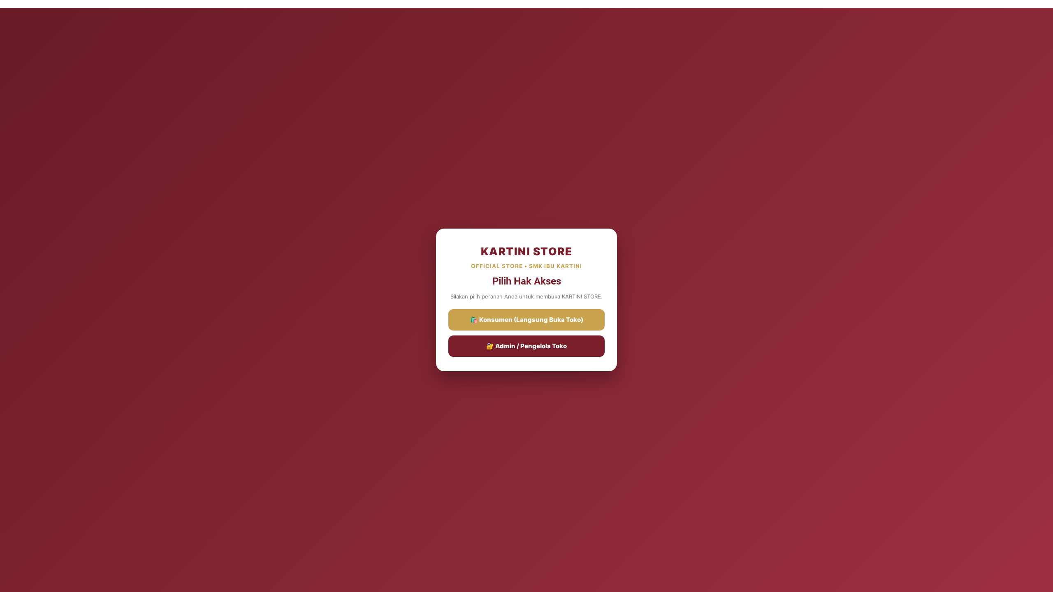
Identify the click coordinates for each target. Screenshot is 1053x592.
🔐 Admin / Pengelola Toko (526, 346)
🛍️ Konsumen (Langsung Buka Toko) (526, 320)
